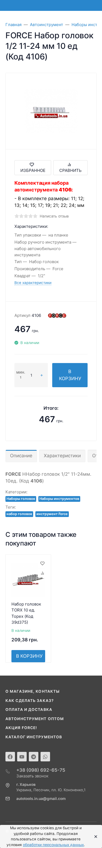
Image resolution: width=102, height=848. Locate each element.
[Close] (94, 836)
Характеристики (62, 455)
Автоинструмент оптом (34, 719)
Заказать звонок (32, 775)
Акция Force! (21, 728)
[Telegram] (33, 756)
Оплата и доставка (28, 709)
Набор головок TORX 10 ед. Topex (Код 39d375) (26, 613)
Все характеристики (32, 282)
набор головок (19, 514)
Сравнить (70, 170)
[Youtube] (22, 756)
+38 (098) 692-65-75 (40, 770)
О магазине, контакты (32, 691)
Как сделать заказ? (29, 700)
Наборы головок (21, 499)
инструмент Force (52, 514)
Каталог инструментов (33, 737)
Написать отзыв (54, 216)
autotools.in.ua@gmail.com (41, 798)
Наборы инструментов (59, 499)
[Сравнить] (42, 573)
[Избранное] (42, 563)
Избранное (32, 170)
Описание (21, 455)
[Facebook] (10, 756)
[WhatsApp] (45, 756)
